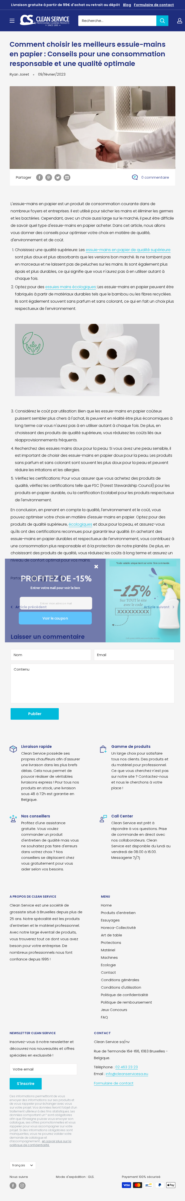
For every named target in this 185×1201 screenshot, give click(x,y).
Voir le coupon (55, 617)
